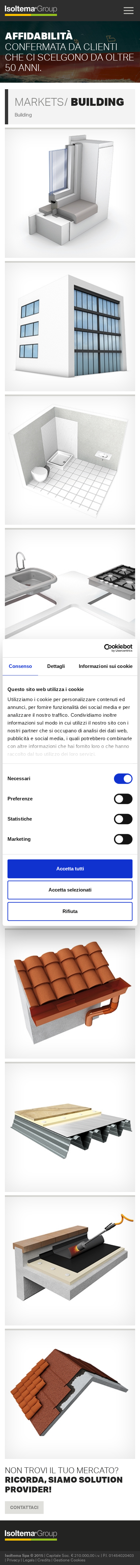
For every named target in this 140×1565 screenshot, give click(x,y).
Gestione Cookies (69, 1560)
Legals (29, 1560)
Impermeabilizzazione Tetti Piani (70, 1258)
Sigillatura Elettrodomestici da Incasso (70, 591)
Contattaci (24, 1507)
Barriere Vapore (70, 1125)
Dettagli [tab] (56, 666)
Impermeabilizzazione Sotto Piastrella (70, 457)
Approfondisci (70, 205)
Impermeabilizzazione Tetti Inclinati (70, 1392)
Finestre (70, 191)
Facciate (70, 324)
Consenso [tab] (20, 666)
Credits (43, 1560)
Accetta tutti (70, 868)
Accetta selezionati (70, 890)
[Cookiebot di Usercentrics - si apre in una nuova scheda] (104, 648)
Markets (39, 102)
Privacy (13, 1560)
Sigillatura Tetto (70, 991)
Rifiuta (70, 911)
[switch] (123, 799)
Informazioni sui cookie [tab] (106, 666)
